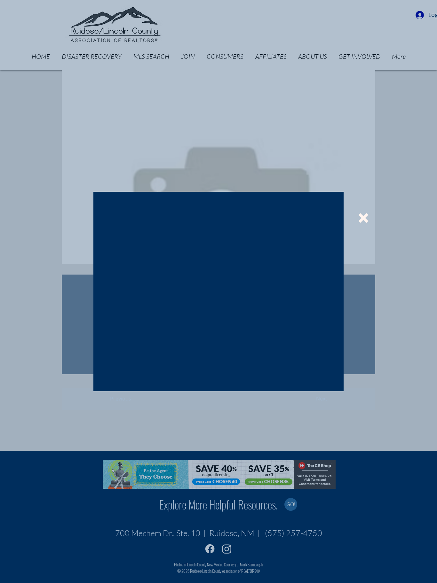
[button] (363, 218)
